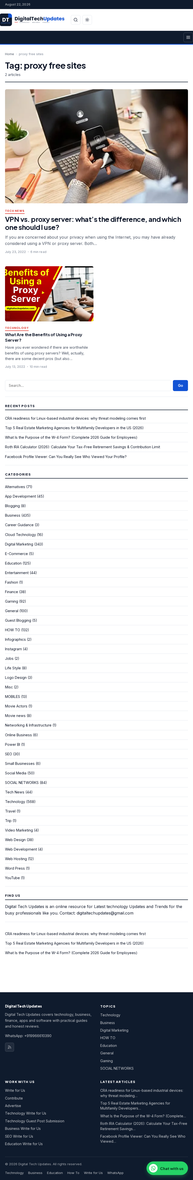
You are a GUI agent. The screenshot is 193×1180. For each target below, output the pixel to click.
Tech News (15, 211)
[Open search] (75, 20)
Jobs (9, 658)
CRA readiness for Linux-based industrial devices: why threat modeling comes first (75, 418)
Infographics (15, 639)
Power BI (12, 744)
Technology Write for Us (25, 1113)
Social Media (15, 773)
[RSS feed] (9, 1047)
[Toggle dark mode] (87, 20)
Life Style (13, 668)
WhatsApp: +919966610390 (28, 1036)
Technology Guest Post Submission (34, 1121)
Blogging (12, 506)
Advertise (13, 1106)
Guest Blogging (18, 620)
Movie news (15, 715)
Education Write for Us (24, 1144)
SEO (8, 754)
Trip (8, 821)
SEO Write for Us (19, 1136)
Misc (9, 687)
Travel (10, 811)
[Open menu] (188, 37)
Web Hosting (16, 859)
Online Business (18, 735)
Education (13, 563)
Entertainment (17, 573)
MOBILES (12, 696)
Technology (17, 328)
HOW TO (12, 630)
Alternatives (15, 487)
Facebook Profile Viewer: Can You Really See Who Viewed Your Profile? (66, 457)
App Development (20, 496)
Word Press (15, 868)
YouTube (12, 878)
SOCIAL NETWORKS (22, 782)
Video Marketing (19, 830)
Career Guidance (19, 525)
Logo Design (16, 677)
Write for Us (15, 1090)
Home (9, 54)
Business (12, 515)
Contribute (14, 1098)
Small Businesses (20, 763)
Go (180, 385)
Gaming (11, 601)
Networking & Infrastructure (28, 725)
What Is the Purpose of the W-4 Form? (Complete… (143, 1116)
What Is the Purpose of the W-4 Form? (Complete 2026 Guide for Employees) (71, 437)
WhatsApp (115, 1173)
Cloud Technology (20, 534)
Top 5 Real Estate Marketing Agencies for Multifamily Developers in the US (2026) (74, 428)
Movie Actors (16, 706)
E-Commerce (16, 554)
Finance (11, 592)
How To (73, 1173)
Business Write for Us (23, 1128)
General (11, 611)
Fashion (11, 582)
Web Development (21, 849)
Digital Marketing (19, 544)
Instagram (13, 649)
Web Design (15, 840)
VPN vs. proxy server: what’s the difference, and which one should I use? (93, 223)
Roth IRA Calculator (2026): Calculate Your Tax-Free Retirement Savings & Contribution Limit (82, 447)
